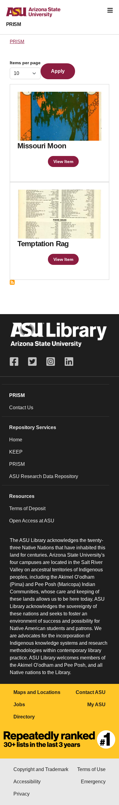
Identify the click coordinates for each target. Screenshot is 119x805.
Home (15, 439)
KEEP (16, 451)
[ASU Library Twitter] (32, 361)
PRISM (13, 24)
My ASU (96, 704)
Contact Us (21, 407)
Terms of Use (91, 769)
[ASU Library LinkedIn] (69, 361)
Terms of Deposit (27, 508)
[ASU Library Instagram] (50, 361)
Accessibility (27, 781)
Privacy (21, 793)
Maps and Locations (36, 692)
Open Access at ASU (31, 520)
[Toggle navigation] (110, 10)
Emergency (93, 781)
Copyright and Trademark (40, 769)
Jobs (19, 704)
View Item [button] (63, 161)
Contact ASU (91, 692)
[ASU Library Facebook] (16, 361)
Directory (24, 716)
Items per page (25, 63)
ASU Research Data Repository (43, 476)
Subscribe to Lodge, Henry (12, 282)
